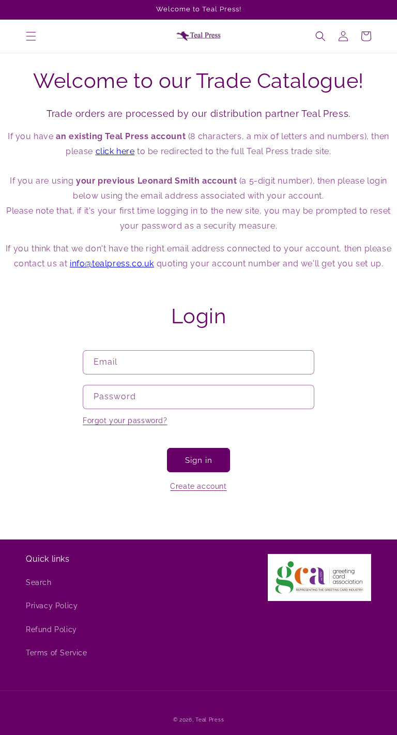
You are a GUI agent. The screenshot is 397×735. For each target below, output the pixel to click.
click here (115, 151)
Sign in (198, 460)
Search (39, 582)
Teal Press (209, 720)
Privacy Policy (52, 606)
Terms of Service (56, 653)
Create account (198, 486)
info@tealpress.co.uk (112, 263)
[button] (31, 36)
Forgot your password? (125, 420)
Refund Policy (51, 629)
